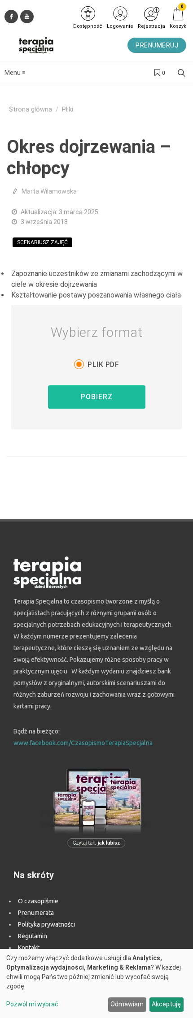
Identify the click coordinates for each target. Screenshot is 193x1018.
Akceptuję (166, 1004)
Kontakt (28, 947)
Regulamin (32, 936)
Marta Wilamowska (49, 191)
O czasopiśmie (38, 901)
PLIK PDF (103, 364)
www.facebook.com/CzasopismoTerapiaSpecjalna (83, 742)
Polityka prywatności (46, 924)
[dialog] (96, 983)
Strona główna (30, 109)
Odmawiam (127, 1004)
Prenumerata (36, 912)
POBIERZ (97, 397)
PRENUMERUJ (157, 45)
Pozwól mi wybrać (32, 1004)
